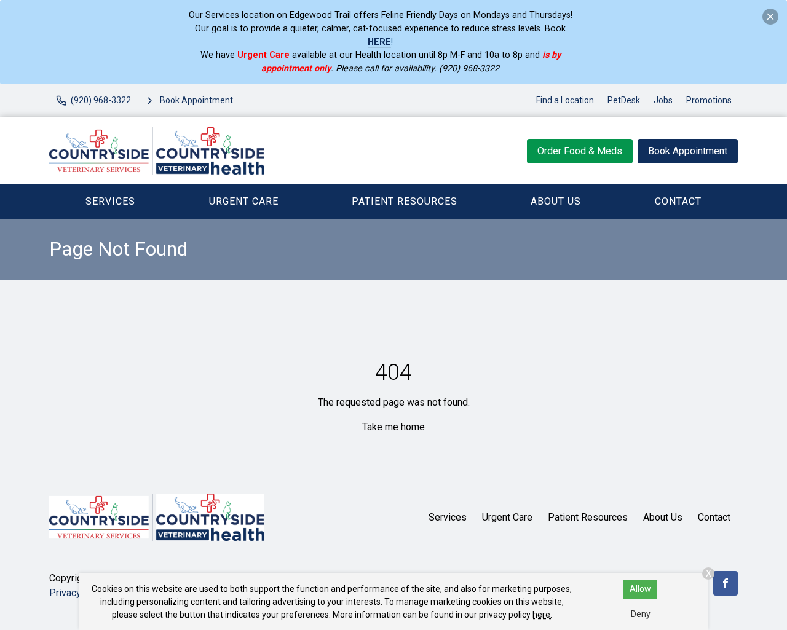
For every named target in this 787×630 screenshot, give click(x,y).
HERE (379, 42)
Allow (640, 589)
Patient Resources (404, 201)
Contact (678, 201)
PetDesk (623, 100)
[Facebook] (725, 583)
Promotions (709, 100)
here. (542, 615)
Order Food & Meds (579, 151)
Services (110, 201)
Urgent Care (244, 201)
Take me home (393, 427)
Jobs (663, 100)
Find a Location (565, 100)
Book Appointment (687, 151)
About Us (556, 201)
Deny (641, 614)
